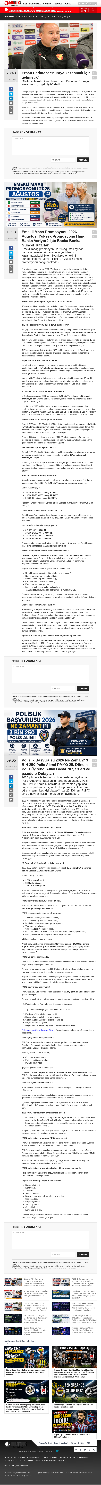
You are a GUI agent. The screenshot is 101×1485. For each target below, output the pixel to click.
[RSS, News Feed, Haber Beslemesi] (85, 1449)
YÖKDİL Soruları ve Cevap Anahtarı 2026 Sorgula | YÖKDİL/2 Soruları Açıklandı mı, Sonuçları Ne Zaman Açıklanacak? (18, 1475)
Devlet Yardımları (49, 1460)
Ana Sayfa (64, 1443)
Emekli (61, 1460)
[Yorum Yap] (11, 112)
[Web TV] (83, 3)
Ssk (8, 1457)
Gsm (73, 1457)
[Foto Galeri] (87, 3)
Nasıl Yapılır (64, 1457)
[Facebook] (11, 89)
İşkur (38, 1460)
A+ (94, 73)
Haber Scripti (50, 1451)
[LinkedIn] (11, 98)
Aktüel (54, 1457)
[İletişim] (91, 3)
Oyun (56, 1443)
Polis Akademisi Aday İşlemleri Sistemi (39, 1030)
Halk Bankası (83, 1457)
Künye (73, 1443)
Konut (30, 1460)
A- (94, 78)
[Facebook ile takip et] (76, 1449)
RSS (88, 1443)
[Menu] (79, 3)
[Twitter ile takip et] (80, 1449)
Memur (22, 1457)
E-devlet (45, 1457)
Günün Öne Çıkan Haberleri (16, 1465)
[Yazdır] (11, 108)
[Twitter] (11, 94)
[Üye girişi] (89, 1449)
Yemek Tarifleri (45, 1443)
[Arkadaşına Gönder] (11, 103)
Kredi (14, 1457)
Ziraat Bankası (34, 1457)
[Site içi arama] (95, 3)
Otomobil (21, 1460)
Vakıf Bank (10, 1460)
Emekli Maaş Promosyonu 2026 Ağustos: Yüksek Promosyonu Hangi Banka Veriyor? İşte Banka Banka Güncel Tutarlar (19, 1472)
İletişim (81, 1443)
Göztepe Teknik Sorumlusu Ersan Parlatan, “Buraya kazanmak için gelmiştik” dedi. (55, 83)
